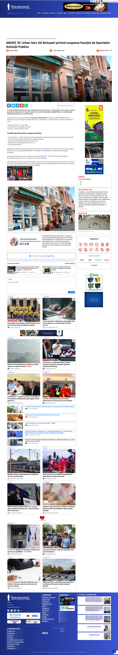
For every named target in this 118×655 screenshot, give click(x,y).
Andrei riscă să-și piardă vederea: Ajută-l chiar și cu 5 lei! (42, 415)
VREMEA (94, 265)
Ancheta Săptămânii (49, 597)
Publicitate (11, 633)
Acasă (7, 38)
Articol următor (69, 263)
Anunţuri (10, 638)
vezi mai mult (83, 209)
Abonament (11, 648)
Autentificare (106, 1)
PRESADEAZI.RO (62, 628)
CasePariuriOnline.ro (56, 628)
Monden (45, 615)
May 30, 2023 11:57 (106, 50)
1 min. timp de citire (59, 50)
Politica (9, 482)
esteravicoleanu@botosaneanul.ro (30, 241)
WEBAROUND (82, 652)
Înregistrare (114, 1)
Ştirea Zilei (46, 600)
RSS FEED (11, 646)
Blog (44, 612)
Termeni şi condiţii (13, 644)
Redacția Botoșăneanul (28, 239)
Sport (45, 617)
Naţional (45, 448)
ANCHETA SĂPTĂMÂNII (83, 13)
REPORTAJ (52, 13)
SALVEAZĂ (71, 292)
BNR (90, 260)
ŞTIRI (38, 13)
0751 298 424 (10, 604)
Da (81, 181)
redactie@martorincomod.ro (13, 607)
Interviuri (46, 610)
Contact (10, 635)
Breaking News (47, 604)
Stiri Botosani (13, 38)
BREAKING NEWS (105, 13)
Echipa (45, 621)
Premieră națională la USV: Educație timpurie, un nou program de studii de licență (49, 406)
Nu (81, 184)
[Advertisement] (59, 27)
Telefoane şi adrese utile (15, 640)
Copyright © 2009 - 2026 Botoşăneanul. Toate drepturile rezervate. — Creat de (59, 652)
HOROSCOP (94, 239)
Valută (82, 260)
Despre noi (11, 631)
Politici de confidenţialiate (16, 642)
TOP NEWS (71, 13)
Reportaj (46, 608)
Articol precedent (14, 263)
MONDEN (60, 13)
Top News (10, 557)
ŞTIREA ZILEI (95, 13)
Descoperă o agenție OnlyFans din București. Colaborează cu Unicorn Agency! (61, 268)
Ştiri (44, 606)
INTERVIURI (44, 13)
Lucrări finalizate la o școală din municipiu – (40, 423)
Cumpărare (98, 260)
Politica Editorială (48, 619)
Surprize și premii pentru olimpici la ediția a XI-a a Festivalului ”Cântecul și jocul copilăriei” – (27, 268)
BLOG (65, 13)
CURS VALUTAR (94, 256)
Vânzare (106, 260)
